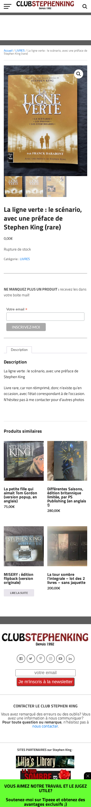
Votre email (16, 309)
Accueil (8, 50)
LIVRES (20, 50)
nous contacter (45, 726)
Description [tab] (19, 350)
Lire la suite (19, 592)
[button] (78, 73)
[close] (87, 775)
